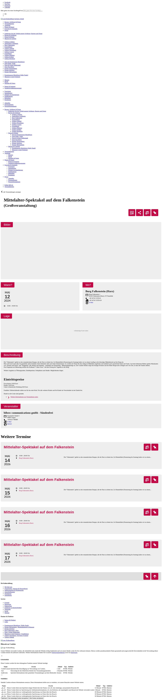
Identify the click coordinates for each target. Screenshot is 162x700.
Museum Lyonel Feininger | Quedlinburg (16, 634)
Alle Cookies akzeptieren (36, 698)
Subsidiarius (8, 595)
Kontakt (6, 602)
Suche (6, 611)
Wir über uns (8, 587)
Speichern (4, 698)
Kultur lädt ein (8, 185)
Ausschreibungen (9, 592)
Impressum (7, 604)
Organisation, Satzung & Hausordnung (16, 588)
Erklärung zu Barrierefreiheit (12, 608)
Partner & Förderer (10, 620)
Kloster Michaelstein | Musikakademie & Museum (19, 627)
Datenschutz (8, 606)
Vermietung (7, 593)
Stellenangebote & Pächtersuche (14, 590)
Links (6, 622)
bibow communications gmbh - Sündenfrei (28, 412)
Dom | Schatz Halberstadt (12, 632)
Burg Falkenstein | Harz (11, 630)
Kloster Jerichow (9, 629)
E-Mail (91, 302)
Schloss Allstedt (9, 637)
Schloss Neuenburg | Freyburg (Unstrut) (16, 635)
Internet (9, 424)
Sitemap (6, 613)
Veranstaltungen (9, 186)
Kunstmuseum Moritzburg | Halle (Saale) (16, 625)
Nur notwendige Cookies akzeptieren (18, 698)
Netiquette (7, 609)
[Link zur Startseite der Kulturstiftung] (7, 640)
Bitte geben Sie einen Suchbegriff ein (12, 10)
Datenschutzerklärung (58, 652)
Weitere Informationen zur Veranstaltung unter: (24, 397)
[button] (81, 331)
